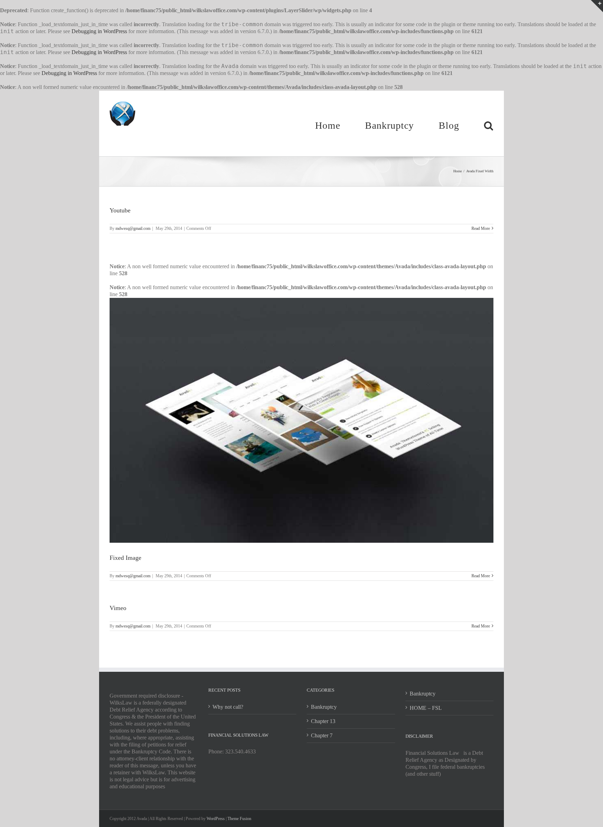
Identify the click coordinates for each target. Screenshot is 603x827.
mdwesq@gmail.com (133, 228)
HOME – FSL (426, 708)
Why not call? (228, 707)
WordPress (216, 818)
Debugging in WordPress (99, 31)
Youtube (120, 210)
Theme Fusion (239, 818)
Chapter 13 (323, 721)
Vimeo (118, 607)
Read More (480, 228)
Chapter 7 (322, 735)
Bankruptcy (324, 707)
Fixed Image (125, 557)
